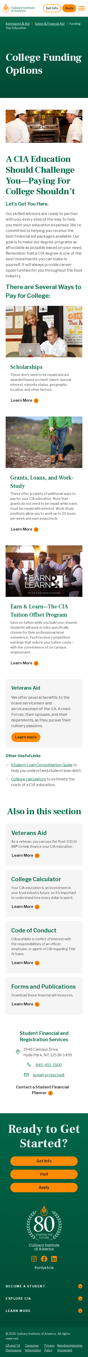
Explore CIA (18, 1298)
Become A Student (25, 1286)
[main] (44, 556)
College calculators (28, 779)
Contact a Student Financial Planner (42, 1090)
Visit (44, 1174)
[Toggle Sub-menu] (80, 1286)
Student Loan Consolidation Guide (42, 765)
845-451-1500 (49, 1065)
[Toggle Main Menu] (81, 8)
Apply (69, 8)
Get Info (52, 8)
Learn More (21, 400)
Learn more (26, 737)
